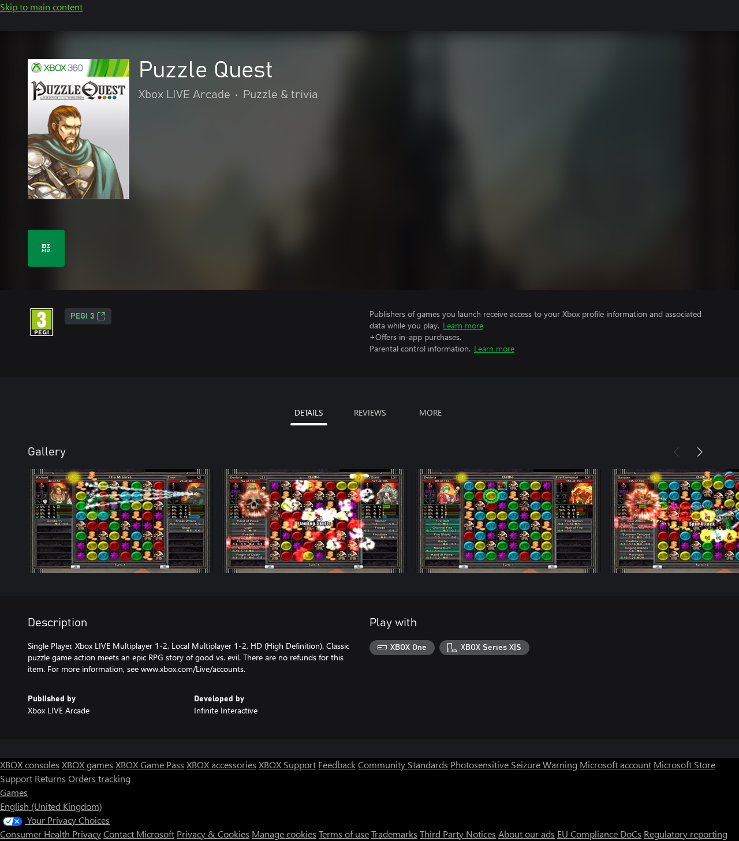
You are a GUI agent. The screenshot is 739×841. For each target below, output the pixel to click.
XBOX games (87, 764)
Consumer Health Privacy (50, 834)
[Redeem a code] (46, 248)
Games (14, 792)
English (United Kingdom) (51, 806)
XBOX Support (287, 764)
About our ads (526, 834)
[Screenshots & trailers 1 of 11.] (120, 521)
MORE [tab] (430, 412)
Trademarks (394, 834)
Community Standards (403, 764)
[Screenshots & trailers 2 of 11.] (314, 521)
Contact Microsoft (138, 834)
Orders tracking (99, 778)
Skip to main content (41, 7)
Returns (50, 778)
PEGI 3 (82, 316)
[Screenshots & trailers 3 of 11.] (508, 521)
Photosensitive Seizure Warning (513, 764)
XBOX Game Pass (149, 764)
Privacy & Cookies (213, 834)
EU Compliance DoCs (599, 834)
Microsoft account (615, 764)
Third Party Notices (458, 834)
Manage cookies (284, 834)
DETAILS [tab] (308, 412)
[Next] (699, 452)
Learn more (463, 325)
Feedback (337, 764)
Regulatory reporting (685, 834)
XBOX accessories (221, 764)
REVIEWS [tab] (370, 412)
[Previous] (676, 452)
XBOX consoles (29, 764)
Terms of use (344, 834)
